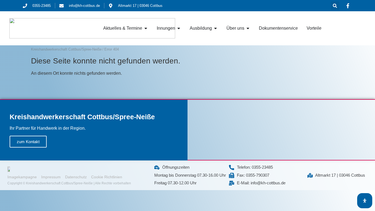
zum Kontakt (28, 141)
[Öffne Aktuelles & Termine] (146, 28)
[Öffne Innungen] (179, 28)
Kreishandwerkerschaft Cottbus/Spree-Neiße (66, 49)
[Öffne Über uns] (248, 28)
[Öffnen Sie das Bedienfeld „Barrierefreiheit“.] (364, 200)
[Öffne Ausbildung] (215, 28)
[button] (335, 5)
